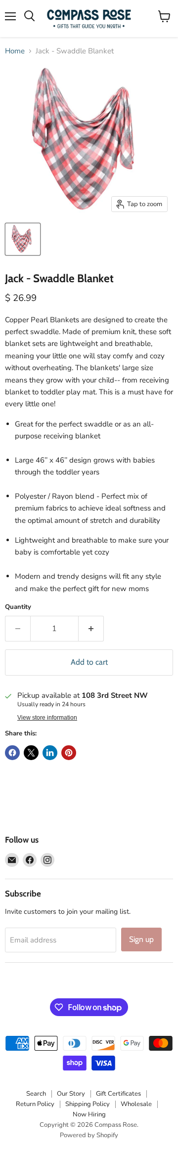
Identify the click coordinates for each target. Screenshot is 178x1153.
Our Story (71, 1093)
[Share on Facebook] (12, 752)
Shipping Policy (87, 1104)
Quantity (18, 607)
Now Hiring (89, 1114)
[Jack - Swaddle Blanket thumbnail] (22, 239)
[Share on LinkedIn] (50, 752)
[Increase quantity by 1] (91, 628)
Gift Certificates (118, 1093)
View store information (47, 717)
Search (36, 1093)
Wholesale (136, 1104)
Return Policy (35, 1104)
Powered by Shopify (89, 1135)
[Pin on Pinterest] (68, 752)
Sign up (141, 939)
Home (15, 51)
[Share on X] (31, 752)
